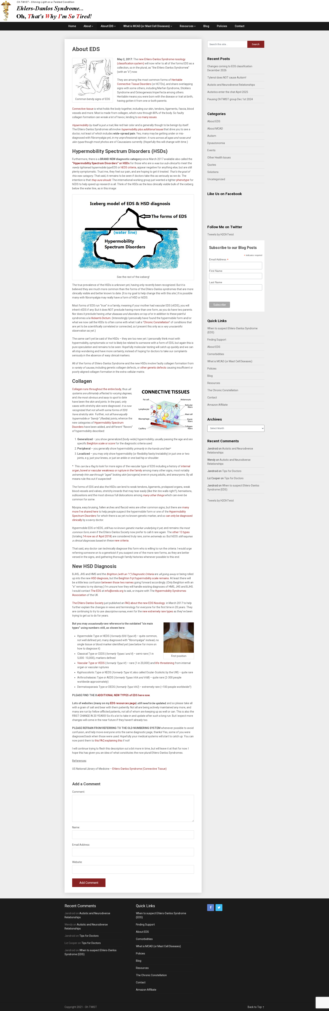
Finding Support (216, 339)
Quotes (211, 164)
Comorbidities (215, 354)
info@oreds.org (114, 590)
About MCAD (215, 128)
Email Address (218, 259)
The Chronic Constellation (222, 390)
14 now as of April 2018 (97, 536)
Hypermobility (80, 125)
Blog (206, 26)
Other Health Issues (219, 157)
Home (72, 26)
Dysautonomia (216, 143)
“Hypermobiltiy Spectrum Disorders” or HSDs (101, 163)
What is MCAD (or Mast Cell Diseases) (146, 26)
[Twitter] (219, 907)
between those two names (117, 582)
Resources (186, 26)
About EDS (107, 26)
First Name (215, 270)
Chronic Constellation (156, 322)
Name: (76, 827)
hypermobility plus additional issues (142, 129)
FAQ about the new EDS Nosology (145, 603)
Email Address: (81, 844)
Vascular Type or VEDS (91, 663)
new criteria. (121, 540)
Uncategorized (216, 179)
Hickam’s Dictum (101, 318)
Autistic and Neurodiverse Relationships (231, 84)
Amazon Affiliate (217, 404)
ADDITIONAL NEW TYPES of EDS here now (123, 695)
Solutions (213, 172)
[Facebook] (210, 907)
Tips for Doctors (231, 471)
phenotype (182, 180)
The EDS (96, 590)
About (87, 26)
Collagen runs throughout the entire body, (97, 389)
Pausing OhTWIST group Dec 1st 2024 (230, 99)
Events (211, 150)
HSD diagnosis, (100, 578)
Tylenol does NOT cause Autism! (226, 77)
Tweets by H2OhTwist (220, 234)
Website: (77, 862)
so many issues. (147, 117)
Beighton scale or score (101, 443)
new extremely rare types (158, 611)
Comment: (78, 791)
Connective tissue (83, 108)
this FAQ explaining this (109, 740)
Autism (211, 135)
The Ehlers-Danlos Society (88, 603)
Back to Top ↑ (256, 1007)
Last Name (215, 282)
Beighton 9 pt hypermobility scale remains (144, 578)
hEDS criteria (128, 167)
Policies (222, 26)
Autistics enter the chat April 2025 (227, 92)
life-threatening (164, 663)
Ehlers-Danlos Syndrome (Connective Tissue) (139, 768)
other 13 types (181, 532)
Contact (239, 26)
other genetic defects (153, 367)
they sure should (101, 180)
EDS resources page (122, 703)
